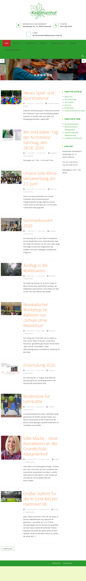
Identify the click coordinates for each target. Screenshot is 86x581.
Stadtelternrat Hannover (73, 138)
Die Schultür (69, 102)
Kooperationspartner (12, 50)
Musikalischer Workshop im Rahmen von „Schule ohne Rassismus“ (35, 315)
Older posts (8, 549)
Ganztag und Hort (57, 43)
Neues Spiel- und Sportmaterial (38, 95)
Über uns (16, 43)
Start (6, 43)
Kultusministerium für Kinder (75, 111)
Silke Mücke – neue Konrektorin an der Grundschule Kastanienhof (40, 446)
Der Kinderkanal (70, 99)
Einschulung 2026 (39, 365)
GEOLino (68, 105)
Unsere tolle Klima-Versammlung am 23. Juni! (40, 178)
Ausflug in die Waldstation (35, 268)
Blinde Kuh (68, 97)
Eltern (43, 43)
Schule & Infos (28, 156)
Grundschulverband (71, 124)
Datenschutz (67, 563)
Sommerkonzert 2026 (38, 223)
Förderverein (30, 43)
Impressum (56, 563)
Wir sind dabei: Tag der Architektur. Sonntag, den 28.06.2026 (40, 139)
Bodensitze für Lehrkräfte (36, 399)
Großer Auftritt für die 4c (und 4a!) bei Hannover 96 (40, 499)
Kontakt (73, 43)
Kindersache (69, 108)
